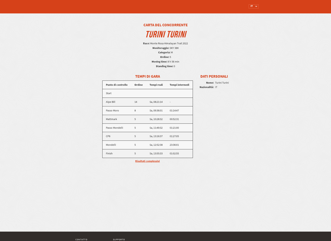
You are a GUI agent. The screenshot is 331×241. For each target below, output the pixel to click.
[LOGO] (89, 5)
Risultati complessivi (147, 161)
